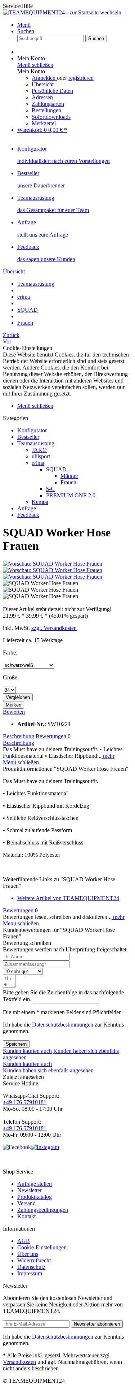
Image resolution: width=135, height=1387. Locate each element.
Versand (26, 1203)
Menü (24, 25)
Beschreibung (18, 736)
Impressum (29, 1273)
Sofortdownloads (51, 117)
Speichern (16, 1044)
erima (38, 463)
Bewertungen (53, 736)
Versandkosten (19, 1362)
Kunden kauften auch (27, 1051)
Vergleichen (18, 697)
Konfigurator (32, 430)
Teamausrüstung (35, 443)
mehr (108, 756)
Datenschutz (31, 1267)
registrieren (81, 78)
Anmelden (44, 78)
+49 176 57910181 (24, 1102)
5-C (50, 489)
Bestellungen (46, 110)
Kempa (40, 502)
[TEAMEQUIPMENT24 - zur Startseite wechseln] (62, 12)
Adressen (42, 97)
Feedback (28, 515)
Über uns (27, 1254)
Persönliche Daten (52, 91)
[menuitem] (74, 25)
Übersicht (43, 84)
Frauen (68, 482)
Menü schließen (35, 65)
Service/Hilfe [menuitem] (18, 6)
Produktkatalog (34, 1197)
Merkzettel (44, 123)
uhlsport (41, 456)
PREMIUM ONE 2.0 (70, 495)
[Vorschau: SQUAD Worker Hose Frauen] (52, 564)
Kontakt (26, 1216)
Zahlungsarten (48, 104)
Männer (69, 476)
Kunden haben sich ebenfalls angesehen (48, 1070)
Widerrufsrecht (34, 1260)
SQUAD (56, 469)
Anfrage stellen (34, 1184)
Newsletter (29, 1190)
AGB (23, 1241)
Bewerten (14, 712)
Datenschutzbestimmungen (62, 1024)
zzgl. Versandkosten (54, 628)
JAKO (39, 450)
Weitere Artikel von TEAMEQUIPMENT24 (68, 898)
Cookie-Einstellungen (42, 1247)
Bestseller (28, 437)
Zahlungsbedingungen (42, 1210)
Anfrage (26, 508)
